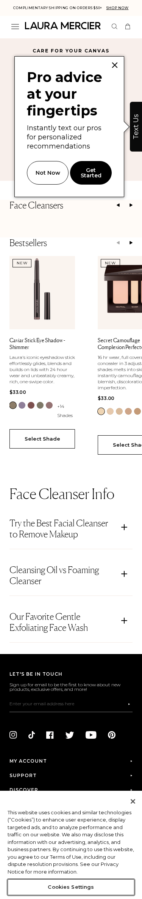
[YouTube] (91, 740)
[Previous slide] (118, 205)
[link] (12, 405)
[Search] (114, 26)
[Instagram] (13, 740)
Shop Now (117, 8)
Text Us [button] (136, 126)
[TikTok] (31, 740)
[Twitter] (69, 740)
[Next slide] (131, 205)
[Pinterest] (111, 740)
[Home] (63, 25)
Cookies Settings (71, 887)
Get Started (91, 173)
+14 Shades (65, 410)
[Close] (133, 801)
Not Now (48, 172)
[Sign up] (123, 709)
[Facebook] (50, 740)
